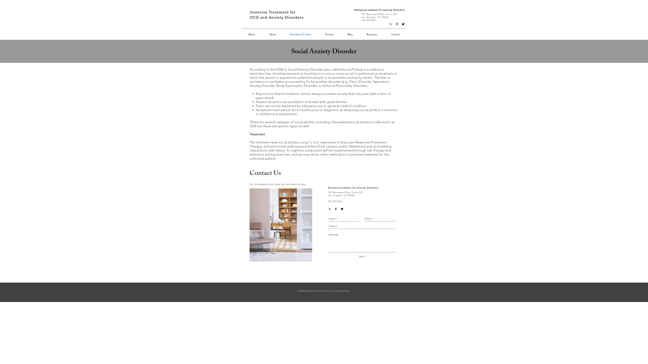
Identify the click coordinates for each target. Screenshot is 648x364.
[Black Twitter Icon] (403, 24)
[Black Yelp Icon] (390, 24)
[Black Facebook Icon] (397, 24)
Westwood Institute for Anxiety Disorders (379, 9)
